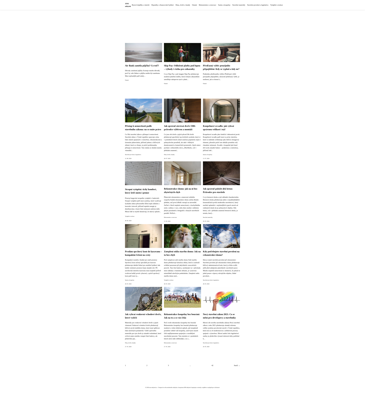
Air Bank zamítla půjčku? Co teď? (142, 65)
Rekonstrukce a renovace (207, 5)
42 (212, 365)
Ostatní (194, 5)
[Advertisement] (182, 24)
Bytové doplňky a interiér (141, 5)
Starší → (237, 365)
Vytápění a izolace (276, 5)
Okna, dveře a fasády (182, 5)
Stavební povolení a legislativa (257, 5)
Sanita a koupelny (224, 5)
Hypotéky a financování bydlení (162, 5)
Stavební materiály (238, 5)
